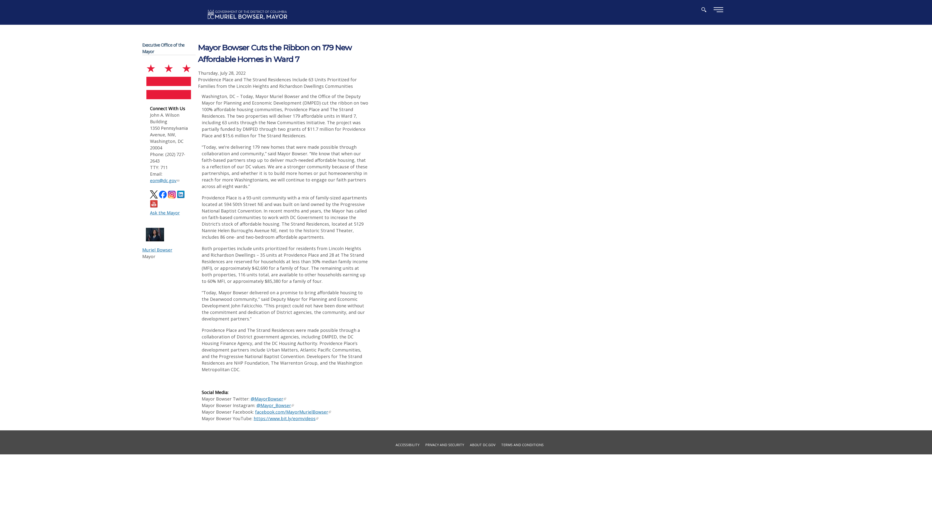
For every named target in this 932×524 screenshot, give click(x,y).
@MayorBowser (267, 399)
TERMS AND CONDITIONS (522, 444)
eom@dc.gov (163, 180)
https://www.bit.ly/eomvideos (285, 418)
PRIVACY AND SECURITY (444, 444)
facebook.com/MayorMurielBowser (291, 412)
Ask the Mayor (165, 213)
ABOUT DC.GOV (482, 444)
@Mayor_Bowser (274, 405)
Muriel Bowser (157, 250)
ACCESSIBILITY (407, 444)
